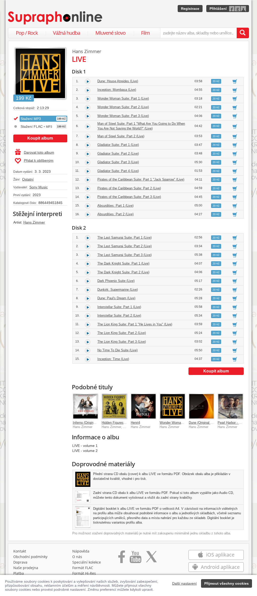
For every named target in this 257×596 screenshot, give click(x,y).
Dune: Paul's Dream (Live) (116, 298)
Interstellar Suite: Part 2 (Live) (119, 315)
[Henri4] (143, 406)
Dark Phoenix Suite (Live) (116, 281)
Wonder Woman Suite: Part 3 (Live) (123, 116)
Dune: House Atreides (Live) (117, 81)
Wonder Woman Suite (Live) (180, 422)
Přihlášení (218, 9)
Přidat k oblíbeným (38, 160)
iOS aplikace (219, 554)
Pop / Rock (27, 32)
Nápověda (80, 551)
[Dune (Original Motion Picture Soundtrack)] (201, 406)
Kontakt (19, 551)
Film (145, 32)
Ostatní (28, 179)
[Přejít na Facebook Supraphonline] (121, 558)
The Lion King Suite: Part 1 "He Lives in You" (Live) (134, 324)
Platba (18, 573)
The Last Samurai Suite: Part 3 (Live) (124, 255)
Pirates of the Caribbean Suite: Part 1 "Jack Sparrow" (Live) (140, 179)
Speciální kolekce (86, 562)
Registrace (190, 9)
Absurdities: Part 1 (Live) (115, 205)
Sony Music (38, 187)
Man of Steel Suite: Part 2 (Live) (120, 136)
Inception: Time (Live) (113, 359)
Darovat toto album (39, 152)
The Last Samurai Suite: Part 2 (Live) (124, 246)
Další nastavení (184, 583)
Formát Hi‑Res (84, 573)
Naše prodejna (25, 567)
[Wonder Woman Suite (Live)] (172, 406)
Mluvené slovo (110, 32)
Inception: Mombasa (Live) (116, 90)
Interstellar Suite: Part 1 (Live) (119, 307)
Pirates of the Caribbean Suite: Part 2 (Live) (129, 188)
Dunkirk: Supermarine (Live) (117, 289)
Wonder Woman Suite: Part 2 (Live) (123, 107)
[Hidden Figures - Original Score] (114, 406)
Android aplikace (220, 567)
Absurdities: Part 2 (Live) (115, 214)
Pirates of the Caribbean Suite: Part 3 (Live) (129, 197)
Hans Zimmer (34, 222)
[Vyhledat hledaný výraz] (242, 33)
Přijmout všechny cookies (226, 583)
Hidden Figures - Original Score (124, 422)
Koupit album (40, 138)
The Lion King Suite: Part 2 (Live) (121, 333)
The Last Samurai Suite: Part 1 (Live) (124, 237)
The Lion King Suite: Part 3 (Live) (121, 342)
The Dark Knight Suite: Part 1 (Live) (123, 263)
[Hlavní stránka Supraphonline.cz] (55, 18)
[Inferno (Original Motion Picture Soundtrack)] (85, 406)
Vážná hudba (66, 32)
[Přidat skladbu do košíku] (235, 81)
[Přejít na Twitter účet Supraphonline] (151, 558)
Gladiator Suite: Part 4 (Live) (118, 171)
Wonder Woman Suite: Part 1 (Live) (123, 98)
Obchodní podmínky (30, 556)
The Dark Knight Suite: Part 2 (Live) (123, 272)
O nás (77, 556)
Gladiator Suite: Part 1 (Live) (118, 145)
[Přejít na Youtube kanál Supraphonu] (135, 558)
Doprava (20, 562)
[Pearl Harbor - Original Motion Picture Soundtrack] (230, 406)
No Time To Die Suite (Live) (117, 350)
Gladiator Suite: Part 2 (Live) (118, 153)
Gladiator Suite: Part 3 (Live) (118, 162)
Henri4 (135, 422)
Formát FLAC (82, 567)
